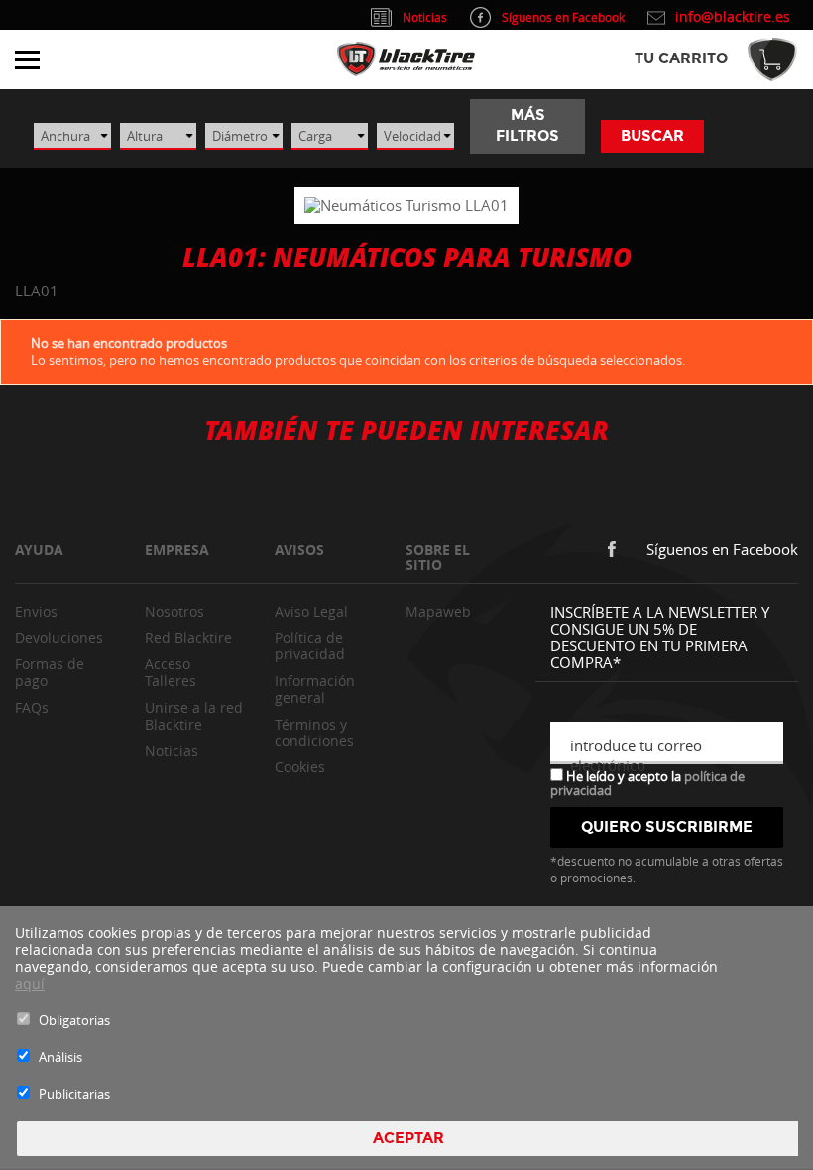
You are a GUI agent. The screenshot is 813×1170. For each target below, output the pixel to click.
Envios (36, 611)
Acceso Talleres (170, 672)
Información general (315, 689)
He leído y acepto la (647, 782)
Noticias (171, 750)
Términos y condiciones (314, 733)
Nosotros (174, 611)
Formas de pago (49, 672)
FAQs (32, 707)
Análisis (60, 1057)
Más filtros (527, 125)
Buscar (652, 136)
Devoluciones (59, 637)
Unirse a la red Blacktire (194, 716)
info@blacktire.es (732, 16)
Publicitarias (74, 1094)
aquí (30, 983)
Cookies (300, 767)
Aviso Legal (311, 611)
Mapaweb (438, 611)
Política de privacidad (310, 645)
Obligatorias (74, 1020)
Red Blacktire (188, 637)
